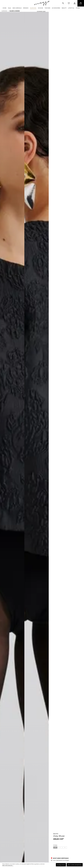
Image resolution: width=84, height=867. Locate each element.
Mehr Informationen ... (7, 865)
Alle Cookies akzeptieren (75, 864)
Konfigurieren (61, 864)
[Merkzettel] (69, 3)
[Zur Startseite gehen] (42, 3)
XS (55, 847)
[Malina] (55, 834)
